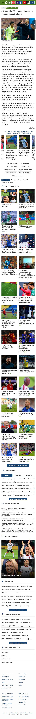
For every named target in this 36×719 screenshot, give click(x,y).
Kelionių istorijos (6, 659)
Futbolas (31, 713)
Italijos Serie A (25, 163)
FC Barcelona (22, 699)
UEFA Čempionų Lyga (18, 175)
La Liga (21, 682)
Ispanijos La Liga (25, 166)
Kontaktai (5, 713)
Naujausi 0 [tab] (15, 180)
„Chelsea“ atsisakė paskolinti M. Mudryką (13, 523)
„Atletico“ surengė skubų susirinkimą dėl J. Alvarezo (16, 495)
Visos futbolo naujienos (18, 465)
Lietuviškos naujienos (7, 679)
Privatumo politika (23, 713)
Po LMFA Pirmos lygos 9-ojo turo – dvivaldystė (14, 635)
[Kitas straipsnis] (33, 24)
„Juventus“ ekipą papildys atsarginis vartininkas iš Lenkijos (18, 602)
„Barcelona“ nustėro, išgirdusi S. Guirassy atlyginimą (16, 482)
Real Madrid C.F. (23, 693)
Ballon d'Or (4, 682)
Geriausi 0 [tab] (5, 180)
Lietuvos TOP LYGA (12, 163)
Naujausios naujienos (7, 673)
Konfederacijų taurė (6, 707)
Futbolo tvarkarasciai (7, 685)
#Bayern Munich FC (13, 133)
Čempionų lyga (23, 673)
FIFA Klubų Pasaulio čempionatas (6, 704)
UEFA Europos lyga (24, 172)
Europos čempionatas (7, 696)
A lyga (20, 685)
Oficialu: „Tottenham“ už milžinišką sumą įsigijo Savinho (18, 508)
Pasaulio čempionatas (7, 693)
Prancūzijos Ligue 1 (12, 166)
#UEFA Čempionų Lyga (12, 131)
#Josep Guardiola (27, 131)
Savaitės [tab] (18, 475)
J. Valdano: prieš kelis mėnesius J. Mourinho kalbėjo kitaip (18, 492)
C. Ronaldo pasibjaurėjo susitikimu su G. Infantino (16, 478)
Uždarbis (4, 655)
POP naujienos (5, 676)
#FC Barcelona (26, 133)
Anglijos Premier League (25, 169)
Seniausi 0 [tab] (24, 180)
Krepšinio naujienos (7, 662)
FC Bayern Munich (24, 696)
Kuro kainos (4, 652)
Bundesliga (22, 679)
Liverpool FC (22, 702)
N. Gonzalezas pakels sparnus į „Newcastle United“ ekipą (17, 586)
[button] (2, 2)
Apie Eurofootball (13, 713)
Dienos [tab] (7, 475)
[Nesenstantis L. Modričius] (18, 558)
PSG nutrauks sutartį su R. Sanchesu (12, 592)
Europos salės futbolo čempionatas (7, 700)
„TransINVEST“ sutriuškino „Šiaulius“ (12, 632)
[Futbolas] (3, 8)
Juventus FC (22, 705)
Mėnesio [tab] (29, 475)
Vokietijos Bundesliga (9, 169)
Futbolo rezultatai (6, 688)
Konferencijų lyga (11, 172)
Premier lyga (22, 676)
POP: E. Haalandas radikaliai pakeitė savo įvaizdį (15, 485)
